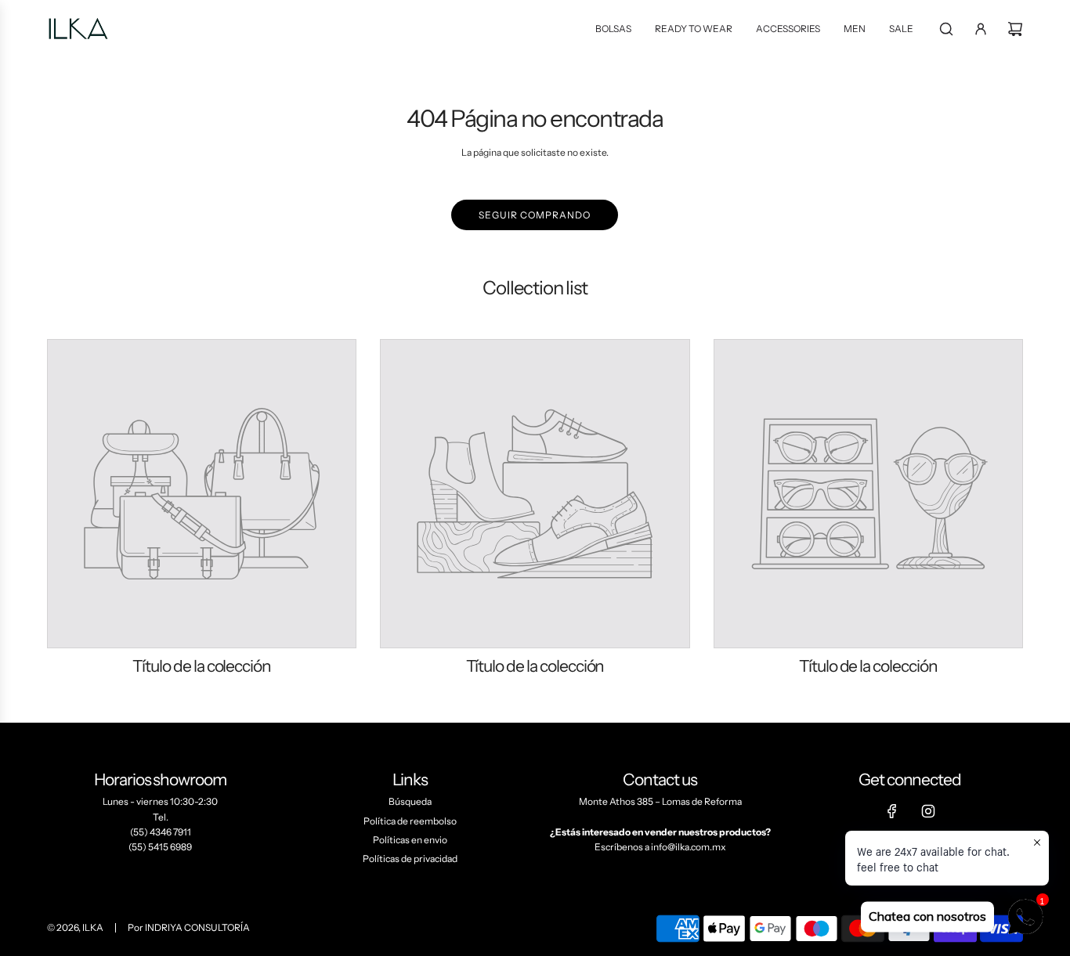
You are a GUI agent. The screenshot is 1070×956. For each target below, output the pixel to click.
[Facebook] (892, 811)
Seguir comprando (535, 215)
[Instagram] (928, 811)
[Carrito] (1015, 29)
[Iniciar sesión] (980, 29)
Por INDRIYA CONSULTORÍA (189, 927)
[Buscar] (946, 29)
